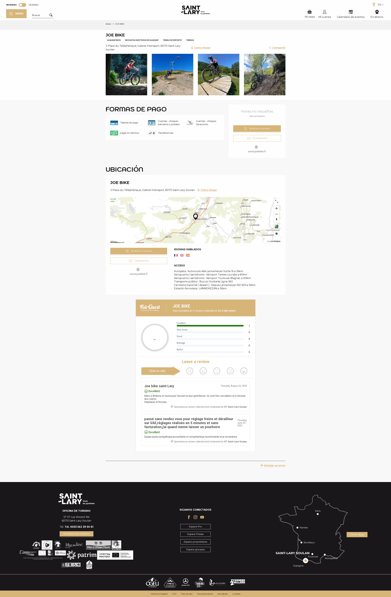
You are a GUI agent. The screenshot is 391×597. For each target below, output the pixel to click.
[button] (43, 15)
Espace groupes (195, 549)
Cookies (236, 594)
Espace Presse (195, 534)
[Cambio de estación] (23, 5)
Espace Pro (195, 526)
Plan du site (187, 594)
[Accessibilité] (373, 4)
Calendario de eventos (350, 17)
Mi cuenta (324, 17)
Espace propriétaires (195, 541)
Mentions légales (159, 594)
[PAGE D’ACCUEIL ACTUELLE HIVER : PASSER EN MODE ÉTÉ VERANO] (22, 5)
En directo (377, 17)
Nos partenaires (205, 594)
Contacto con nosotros (76, 533)
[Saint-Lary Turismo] (195, 10)
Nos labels (223, 594)
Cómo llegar (357, 534)
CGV (174, 594)
